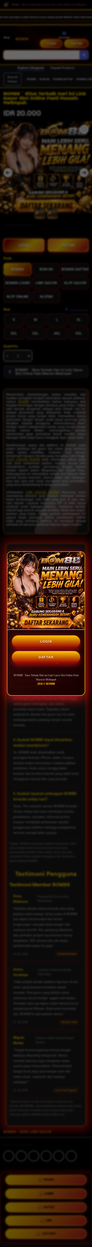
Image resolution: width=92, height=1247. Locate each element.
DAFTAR (46, 657)
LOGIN (46, 641)
